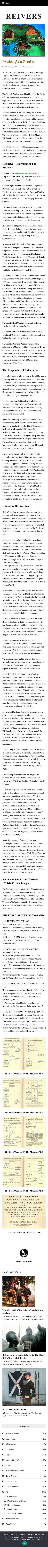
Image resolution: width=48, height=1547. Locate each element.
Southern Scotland (14, 1513)
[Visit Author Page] (24, 1252)
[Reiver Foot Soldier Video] (24, 1387)
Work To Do (10, 1524)
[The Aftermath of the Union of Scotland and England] (18, 1291)
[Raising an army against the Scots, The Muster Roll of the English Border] (24, 1337)
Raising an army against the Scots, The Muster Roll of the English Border (24, 1356)
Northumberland (13, 1505)
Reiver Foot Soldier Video (14, 1409)
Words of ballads (12, 1518)
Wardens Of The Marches (25, 173)
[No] (45, 1539)
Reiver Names (11, 1476)
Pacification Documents (15, 1470)
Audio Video (11, 1438)
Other (8, 1465)
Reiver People (28, 66)
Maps (8, 1454)
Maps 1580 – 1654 (13, 1460)
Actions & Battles (12, 1433)
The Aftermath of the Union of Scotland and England (22, 1311)
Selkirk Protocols (12, 1486)
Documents (10, 1449)
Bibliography (11, 1444)
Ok (25, 1543)
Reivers (24, 15)
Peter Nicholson (24, 1261)
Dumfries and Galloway (16, 1500)
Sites (7, 1491)
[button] (6, 3)
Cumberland (12, 1496)
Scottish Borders (13, 1509)
